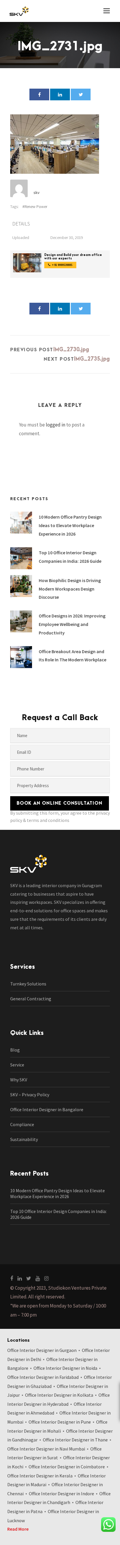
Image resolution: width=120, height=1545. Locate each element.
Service (17, 1065)
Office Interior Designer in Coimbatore (67, 1467)
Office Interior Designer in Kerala (40, 1476)
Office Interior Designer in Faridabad (43, 1377)
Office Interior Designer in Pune (60, 1422)
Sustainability (24, 1139)
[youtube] (38, 1278)
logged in (55, 424)
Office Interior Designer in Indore (61, 1493)
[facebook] (11, 1278)
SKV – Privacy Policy (29, 1094)
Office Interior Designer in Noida (65, 1368)
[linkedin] (19, 1278)
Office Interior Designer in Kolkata (59, 1395)
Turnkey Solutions (28, 984)
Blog (15, 1050)
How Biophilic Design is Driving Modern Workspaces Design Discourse (70, 588)
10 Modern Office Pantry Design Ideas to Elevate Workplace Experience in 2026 (70, 525)
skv (36, 192)
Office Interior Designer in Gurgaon (42, 1350)
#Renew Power (34, 206)
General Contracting (30, 999)
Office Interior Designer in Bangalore (46, 1109)
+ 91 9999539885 (62, 265)
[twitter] (28, 1278)
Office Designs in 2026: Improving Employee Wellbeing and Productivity (72, 624)
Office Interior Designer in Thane (75, 1440)
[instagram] (46, 1278)
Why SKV (18, 1080)
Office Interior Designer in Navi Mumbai (46, 1449)
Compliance (22, 1124)
